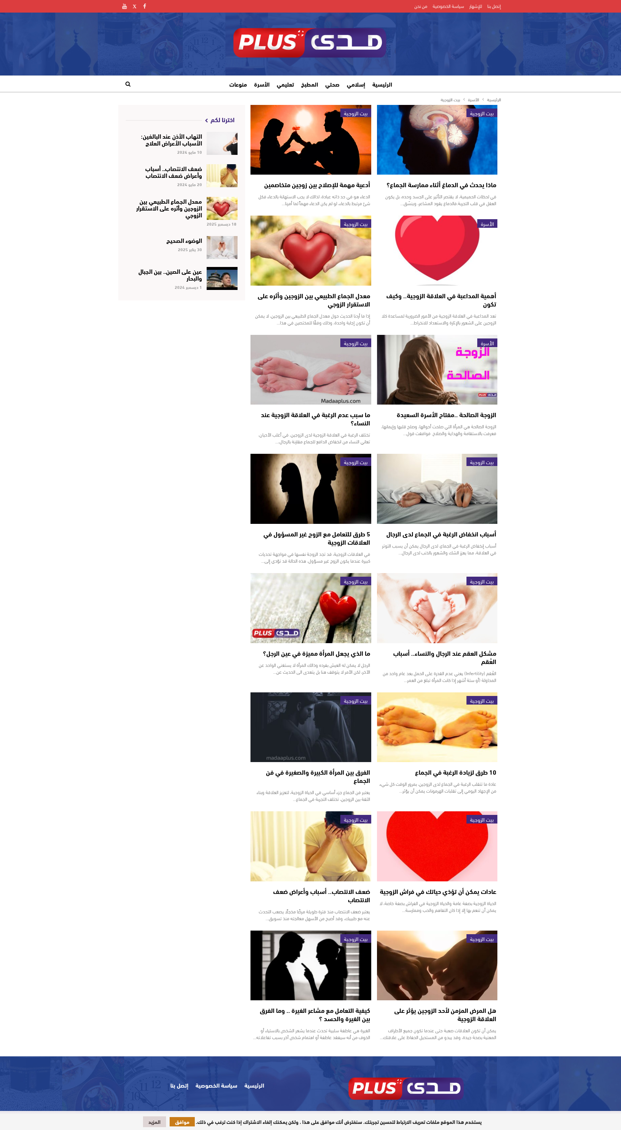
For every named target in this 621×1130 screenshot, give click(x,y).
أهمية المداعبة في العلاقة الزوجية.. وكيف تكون (441, 299)
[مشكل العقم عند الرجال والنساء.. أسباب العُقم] (437, 608)
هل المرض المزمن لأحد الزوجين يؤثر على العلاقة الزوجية (445, 1014)
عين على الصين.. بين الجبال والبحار (170, 274)
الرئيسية (382, 84)
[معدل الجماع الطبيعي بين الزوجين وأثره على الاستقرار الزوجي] (310, 251)
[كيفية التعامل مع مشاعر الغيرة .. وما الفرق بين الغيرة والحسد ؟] (310, 966)
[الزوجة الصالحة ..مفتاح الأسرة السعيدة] (437, 370)
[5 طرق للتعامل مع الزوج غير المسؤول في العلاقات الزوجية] (310, 489)
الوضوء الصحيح (184, 239)
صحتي (332, 84)
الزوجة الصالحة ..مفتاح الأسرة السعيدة (446, 414)
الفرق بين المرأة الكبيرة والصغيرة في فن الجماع (318, 776)
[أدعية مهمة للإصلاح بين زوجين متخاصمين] (310, 140)
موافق (182, 1121)
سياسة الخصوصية (448, 5)
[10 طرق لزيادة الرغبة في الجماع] (437, 727)
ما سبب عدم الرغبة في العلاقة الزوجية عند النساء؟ (315, 418)
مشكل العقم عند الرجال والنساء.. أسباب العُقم (444, 657)
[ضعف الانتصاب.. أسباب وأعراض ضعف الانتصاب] (310, 846)
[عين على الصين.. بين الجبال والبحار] (222, 278)
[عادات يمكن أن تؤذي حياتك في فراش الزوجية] (437, 846)
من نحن (420, 5)
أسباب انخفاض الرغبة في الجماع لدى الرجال (441, 533)
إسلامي (356, 84)
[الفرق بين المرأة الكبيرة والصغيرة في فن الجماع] (310, 727)
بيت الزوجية (482, 113)
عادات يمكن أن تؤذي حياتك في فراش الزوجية (438, 891)
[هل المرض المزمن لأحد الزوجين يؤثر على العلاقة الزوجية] (437, 966)
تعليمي (285, 84)
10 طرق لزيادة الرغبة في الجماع (455, 772)
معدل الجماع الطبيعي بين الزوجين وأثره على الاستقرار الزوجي (314, 299)
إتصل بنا (494, 5)
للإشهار (475, 5)
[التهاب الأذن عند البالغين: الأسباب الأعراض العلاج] (222, 143)
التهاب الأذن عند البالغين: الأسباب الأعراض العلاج (171, 139)
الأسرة (262, 84)
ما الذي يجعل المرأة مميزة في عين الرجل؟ (316, 653)
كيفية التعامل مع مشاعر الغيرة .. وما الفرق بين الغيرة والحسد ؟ (315, 1014)
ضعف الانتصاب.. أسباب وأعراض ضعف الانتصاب (321, 895)
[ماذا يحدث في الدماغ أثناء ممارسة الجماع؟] (437, 140)
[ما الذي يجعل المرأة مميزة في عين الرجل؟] (310, 608)
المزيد (154, 1121)
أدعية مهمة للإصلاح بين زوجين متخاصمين (317, 184)
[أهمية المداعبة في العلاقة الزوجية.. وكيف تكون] (437, 251)
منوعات (238, 84)
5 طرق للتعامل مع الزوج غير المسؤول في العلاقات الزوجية (316, 537)
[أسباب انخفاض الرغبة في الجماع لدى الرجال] (437, 489)
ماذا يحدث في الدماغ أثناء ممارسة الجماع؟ (441, 184)
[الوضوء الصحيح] (222, 247)
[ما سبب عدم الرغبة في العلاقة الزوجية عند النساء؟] (310, 370)
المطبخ (309, 84)
